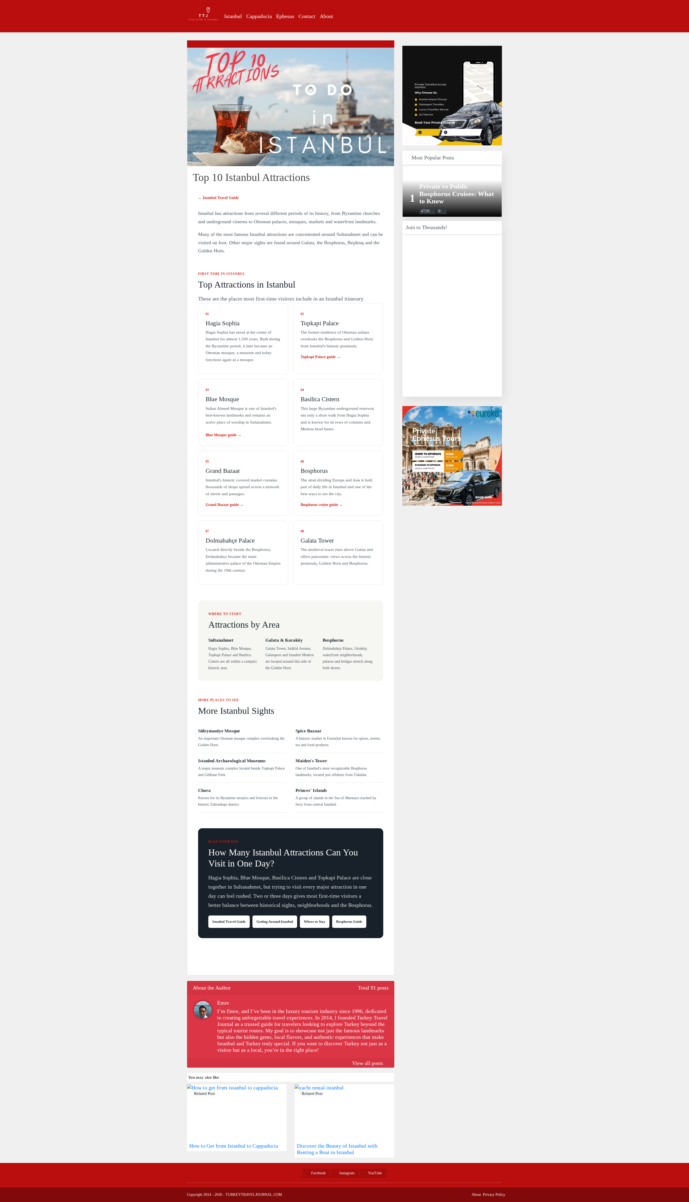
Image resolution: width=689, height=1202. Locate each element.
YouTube (374, 1173)
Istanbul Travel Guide (229, 922)
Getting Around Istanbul (274, 922)
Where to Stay (314, 922)
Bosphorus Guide (349, 922)
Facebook (318, 1173)
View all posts (368, 1063)
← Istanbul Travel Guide (218, 198)
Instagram (346, 1173)
